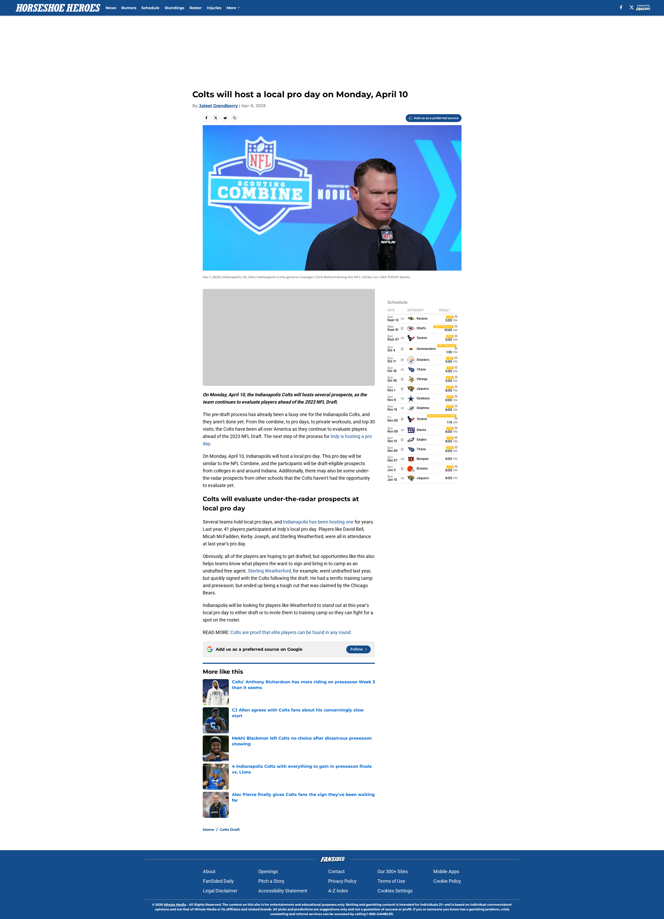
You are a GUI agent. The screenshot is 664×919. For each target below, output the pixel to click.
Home (208, 829)
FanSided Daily (218, 881)
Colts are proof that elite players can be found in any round (290, 632)
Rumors (128, 7)
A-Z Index (338, 890)
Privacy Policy (342, 881)
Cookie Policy (447, 881)
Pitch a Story (271, 881)
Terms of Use (391, 881)
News (111, 7)
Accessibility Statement (282, 890)
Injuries (214, 7)
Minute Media (175, 904)
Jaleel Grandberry (218, 105)
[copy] (234, 117)
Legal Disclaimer (220, 890)
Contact (336, 871)
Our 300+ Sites (393, 871)
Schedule (150, 7)
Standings (174, 7)
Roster (195, 7)
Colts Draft (230, 829)
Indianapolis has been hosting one (318, 522)
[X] (632, 7)
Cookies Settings (395, 890)
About (209, 871)
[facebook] (621, 7)
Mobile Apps (446, 871)
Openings (268, 871)
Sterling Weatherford (269, 571)
